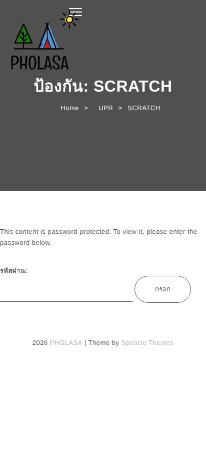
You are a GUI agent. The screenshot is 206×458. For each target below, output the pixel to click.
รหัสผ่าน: (14, 270)
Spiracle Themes (147, 342)
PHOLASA (66, 342)
